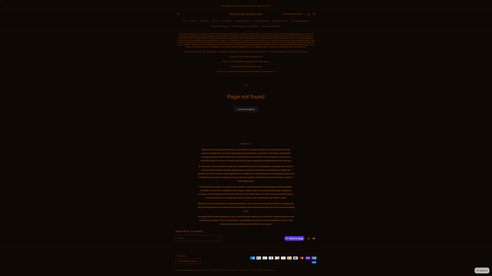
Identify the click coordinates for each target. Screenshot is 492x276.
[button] (178, 14)
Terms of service (256, 270)
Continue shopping (246, 109)
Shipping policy (270, 270)
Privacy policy (244, 270)
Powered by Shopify (202, 270)
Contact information (230, 270)
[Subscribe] (219, 238)
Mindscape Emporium (188, 270)
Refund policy (215, 270)
